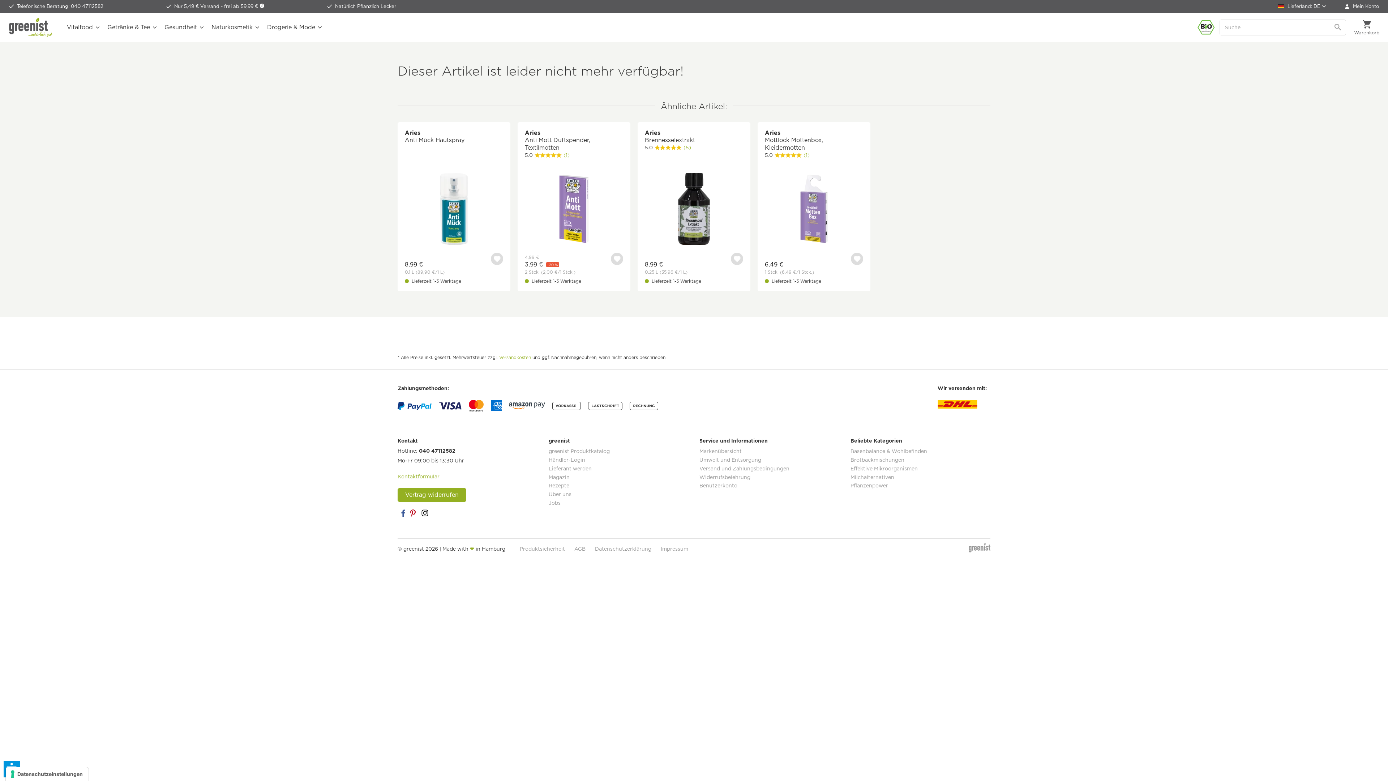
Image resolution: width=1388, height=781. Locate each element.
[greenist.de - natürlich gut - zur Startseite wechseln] (30, 27)
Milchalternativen (872, 477)
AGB (580, 549)
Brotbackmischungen (877, 460)
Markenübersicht (720, 451)
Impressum (674, 549)
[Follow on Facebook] (403, 513)
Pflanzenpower (869, 485)
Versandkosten (515, 357)
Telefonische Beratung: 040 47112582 (60, 6)
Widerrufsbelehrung (724, 477)
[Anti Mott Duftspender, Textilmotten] (574, 210)
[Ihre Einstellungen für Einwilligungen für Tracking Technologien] (47, 774)
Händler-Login (567, 460)
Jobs (555, 503)
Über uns (560, 494)
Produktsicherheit (542, 549)
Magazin (559, 477)
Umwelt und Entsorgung (730, 460)
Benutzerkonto (718, 485)
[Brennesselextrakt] (694, 210)
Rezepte (559, 485)
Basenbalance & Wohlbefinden (889, 451)
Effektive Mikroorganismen (884, 468)
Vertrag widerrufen (432, 494)
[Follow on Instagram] (424, 513)
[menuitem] (1362, 6)
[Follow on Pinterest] (413, 513)
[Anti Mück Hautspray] (454, 210)
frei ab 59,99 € (242, 6)
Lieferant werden (570, 468)
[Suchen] (1338, 27)
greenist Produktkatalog (579, 451)
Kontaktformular (419, 476)
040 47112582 (437, 451)
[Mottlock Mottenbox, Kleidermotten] (814, 210)
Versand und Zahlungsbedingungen (744, 468)
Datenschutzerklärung (623, 549)
